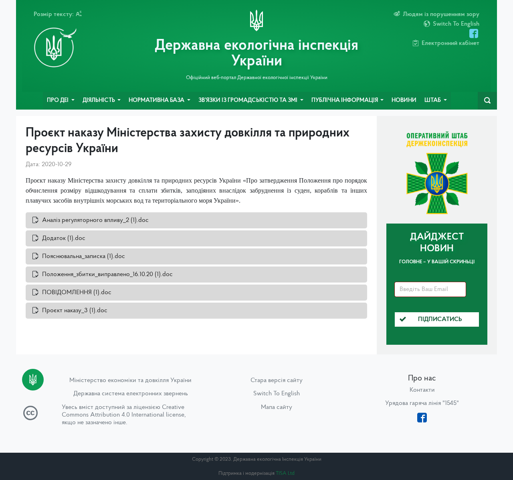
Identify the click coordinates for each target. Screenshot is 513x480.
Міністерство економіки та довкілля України (130, 380)
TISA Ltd (285, 473)
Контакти (422, 390)
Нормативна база (157, 101)
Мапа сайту (276, 407)
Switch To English (276, 394)
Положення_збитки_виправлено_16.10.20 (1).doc (107, 274)
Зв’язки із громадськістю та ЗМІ (248, 101)
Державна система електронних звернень (130, 394)
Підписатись (440, 319)
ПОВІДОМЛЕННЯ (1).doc (76, 292)
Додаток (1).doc (63, 238)
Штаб (433, 101)
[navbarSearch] (487, 101)
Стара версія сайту (276, 380)
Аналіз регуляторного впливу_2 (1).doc (95, 220)
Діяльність (99, 101)
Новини (404, 101)
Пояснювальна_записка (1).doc (83, 256)
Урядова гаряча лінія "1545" (422, 403)
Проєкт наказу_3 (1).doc (74, 310)
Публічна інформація (345, 101)
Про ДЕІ (58, 101)
